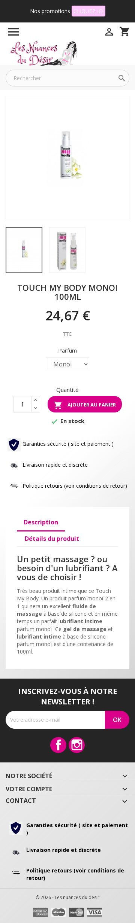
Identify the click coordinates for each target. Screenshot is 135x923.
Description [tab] (41, 522)
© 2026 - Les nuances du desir (67, 897)
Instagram (77, 745)
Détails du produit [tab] (52, 538)
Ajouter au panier (85, 405)
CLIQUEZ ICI (89, 11)
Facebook (58, 745)
